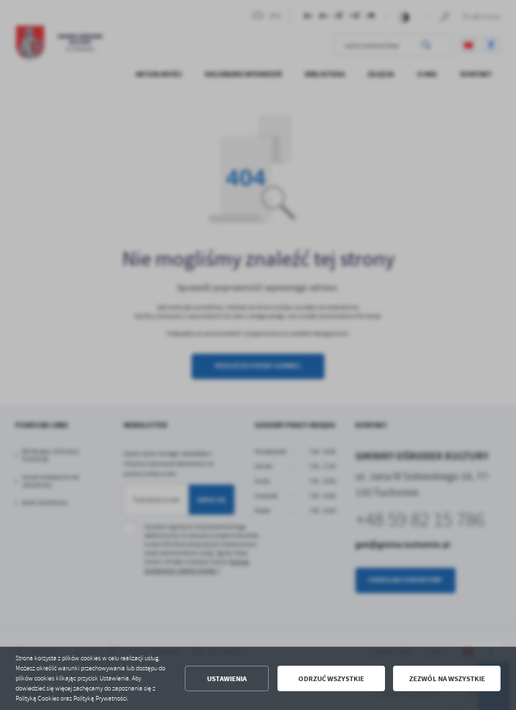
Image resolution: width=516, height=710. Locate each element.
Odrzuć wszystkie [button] (331, 679)
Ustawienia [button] (227, 679)
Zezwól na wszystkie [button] (447, 679)
